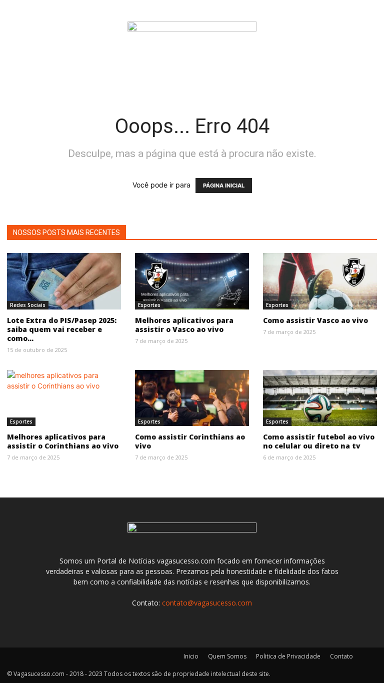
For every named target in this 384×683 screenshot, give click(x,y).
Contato (341, 656)
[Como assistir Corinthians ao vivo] (192, 398)
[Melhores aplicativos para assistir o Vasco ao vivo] (192, 281)
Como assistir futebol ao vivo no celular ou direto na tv (318, 441)
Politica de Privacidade (288, 656)
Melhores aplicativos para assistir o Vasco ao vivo (184, 325)
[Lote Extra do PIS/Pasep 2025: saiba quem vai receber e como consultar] (64, 281)
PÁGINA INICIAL (223, 185)
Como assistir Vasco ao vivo (315, 320)
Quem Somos (227, 656)
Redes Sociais (28, 305)
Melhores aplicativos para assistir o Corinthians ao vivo (62, 441)
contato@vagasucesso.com (207, 603)
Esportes (149, 305)
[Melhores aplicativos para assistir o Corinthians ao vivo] (64, 398)
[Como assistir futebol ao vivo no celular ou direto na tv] (320, 398)
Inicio (191, 656)
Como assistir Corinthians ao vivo (190, 441)
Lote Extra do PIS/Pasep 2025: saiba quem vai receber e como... (61, 329)
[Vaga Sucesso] (192, 33)
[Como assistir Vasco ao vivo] (320, 281)
